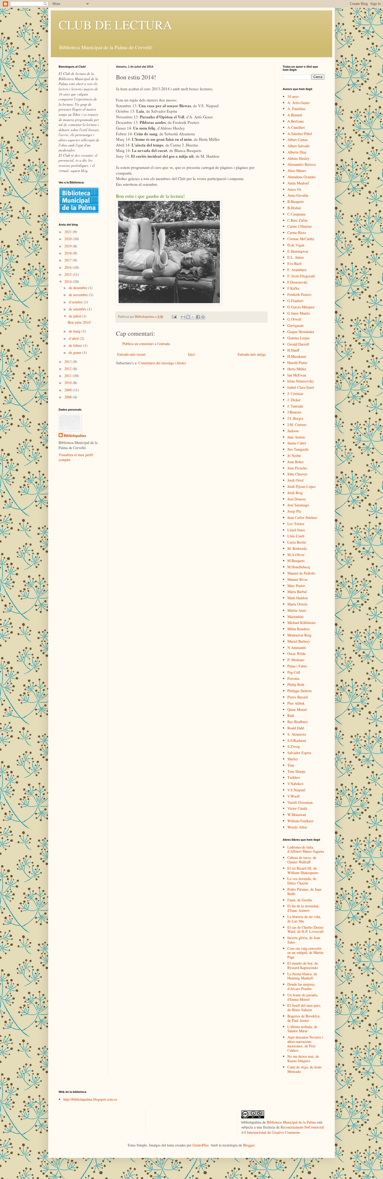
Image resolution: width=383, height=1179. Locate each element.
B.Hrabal (294, 207)
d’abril (74, 338)
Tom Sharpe (296, 771)
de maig (75, 331)
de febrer (76, 345)
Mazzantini (295, 616)
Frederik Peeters (299, 294)
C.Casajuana (296, 214)
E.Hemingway (297, 251)
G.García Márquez (300, 306)
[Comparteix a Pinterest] (203, 317)
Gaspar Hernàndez (300, 331)
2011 (68, 375)
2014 (68, 281)
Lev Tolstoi (295, 523)
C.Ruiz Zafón (297, 220)
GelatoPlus (200, 1145)
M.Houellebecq (298, 566)
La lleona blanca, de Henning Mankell (302, 976)
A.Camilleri (296, 127)
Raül (290, 715)
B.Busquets (295, 201)
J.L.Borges (295, 418)
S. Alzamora (296, 734)
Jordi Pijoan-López (301, 486)
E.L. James (295, 257)
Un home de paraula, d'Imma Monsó (302, 997)
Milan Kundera (298, 628)
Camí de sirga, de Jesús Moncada (304, 1069)
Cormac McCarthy (300, 238)
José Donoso (296, 498)
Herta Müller (296, 368)
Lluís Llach (295, 535)
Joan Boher (295, 461)
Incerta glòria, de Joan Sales (303, 940)
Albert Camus (297, 139)
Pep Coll (293, 672)
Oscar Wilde (296, 653)
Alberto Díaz (296, 152)
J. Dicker (294, 399)
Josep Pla (294, 511)
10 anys (293, 96)
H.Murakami (296, 356)
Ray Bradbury (297, 721)
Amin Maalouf (298, 183)
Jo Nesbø (294, 455)
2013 (68, 361)
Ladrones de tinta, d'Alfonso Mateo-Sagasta (305, 849)
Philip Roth (295, 684)
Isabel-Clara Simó (300, 387)
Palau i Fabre (297, 666)
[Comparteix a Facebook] (198, 317)
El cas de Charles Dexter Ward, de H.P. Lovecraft (305, 929)
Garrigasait (295, 325)
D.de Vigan (295, 245)
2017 (68, 260)
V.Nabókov (295, 783)
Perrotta (293, 678)
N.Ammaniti (296, 647)
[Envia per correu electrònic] (183, 317)
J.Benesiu (294, 412)
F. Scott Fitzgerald (301, 275)
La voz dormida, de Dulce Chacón (301, 880)
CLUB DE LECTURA (115, 24)
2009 (68, 389)
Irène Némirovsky (300, 381)
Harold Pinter (297, 362)
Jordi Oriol (295, 480)
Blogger (249, 1145)
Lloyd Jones (296, 529)
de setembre (78, 309)
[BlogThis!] (188, 317)
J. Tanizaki (295, 406)
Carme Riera (296, 232)
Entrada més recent (131, 354)
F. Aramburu (296, 269)
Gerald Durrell (298, 344)
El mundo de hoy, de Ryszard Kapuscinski (302, 965)
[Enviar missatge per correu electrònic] (173, 316)
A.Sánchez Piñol (299, 133)
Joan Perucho (297, 468)
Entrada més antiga (252, 354)
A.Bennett (294, 114)
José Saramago (298, 504)
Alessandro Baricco (301, 164)
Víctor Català (297, 808)
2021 (68, 231)
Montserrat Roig (299, 635)
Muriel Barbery (298, 641)
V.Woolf (293, 796)
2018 (68, 253)
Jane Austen (296, 437)
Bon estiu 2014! (79, 322)
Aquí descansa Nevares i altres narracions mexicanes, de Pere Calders (305, 1044)
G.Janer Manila (298, 313)
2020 (68, 238)
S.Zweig (293, 746)
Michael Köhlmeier (301, 622)
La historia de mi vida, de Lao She (304, 918)
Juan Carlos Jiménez (302, 517)
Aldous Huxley (298, 158)
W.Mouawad (296, 814)
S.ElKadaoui (296, 740)
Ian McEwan (296, 375)
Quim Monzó (297, 709)
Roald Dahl (295, 727)
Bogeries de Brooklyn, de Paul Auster (303, 1018)
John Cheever (297, 473)
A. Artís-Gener (298, 102)
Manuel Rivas (297, 579)
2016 (68, 267)
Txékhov (293, 777)
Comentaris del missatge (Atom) (162, 362)
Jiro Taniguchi (297, 449)
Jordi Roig (295, 492)
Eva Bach (294, 263)
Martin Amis (296, 610)
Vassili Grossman (300, 802)
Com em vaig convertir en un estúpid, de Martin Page (305, 953)
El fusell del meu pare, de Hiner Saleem (304, 1007)
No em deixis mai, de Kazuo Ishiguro (303, 1058)
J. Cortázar (295, 393)
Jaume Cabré (296, 443)
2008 (68, 396)
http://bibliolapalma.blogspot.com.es (90, 1099)
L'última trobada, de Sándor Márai (302, 1029)
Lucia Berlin (296, 542)
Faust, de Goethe (299, 899)
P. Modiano (295, 659)
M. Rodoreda (297, 548)
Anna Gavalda (297, 195)
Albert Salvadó (298, 145)
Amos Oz (294, 189)
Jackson (293, 430)
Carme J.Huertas (299, 226)
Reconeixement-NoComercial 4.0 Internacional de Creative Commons (282, 1130)
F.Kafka (293, 288)
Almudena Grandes (301, 176)
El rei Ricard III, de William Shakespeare (302, 870)
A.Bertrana (295, 121)
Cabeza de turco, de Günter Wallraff (301, 859)
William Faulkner (300, 820)
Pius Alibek (296, 703)
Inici (191, 354)
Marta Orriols (297, 604)
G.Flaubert (295, 300)
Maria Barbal (297, 591)
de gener (75, 352)
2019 (68, 246)
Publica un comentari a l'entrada (146, 343)
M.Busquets (296, 560)
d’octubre (76, 301)
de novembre (79, 294)
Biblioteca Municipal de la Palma (291, 1122)
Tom (290, 765)
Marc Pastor (296, 585)
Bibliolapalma (75, 435)
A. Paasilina (296, 108)
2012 (68, 368)
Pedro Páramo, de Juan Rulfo (304, 891)
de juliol (75, 316)
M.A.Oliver (296, 554)
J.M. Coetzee (296, 424)
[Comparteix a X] (193, 317)
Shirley (292, 758)
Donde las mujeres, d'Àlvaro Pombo (301, 986)
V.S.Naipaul (296, 789)
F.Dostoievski (297, 282)
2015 (68, 274)
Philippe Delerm (299, 690)
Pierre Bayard (297, 696)
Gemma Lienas (298, 337)
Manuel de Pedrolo (301, 573)
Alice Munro (296, 170)
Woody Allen (297, 827)
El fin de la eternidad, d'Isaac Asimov (303, 908)
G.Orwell (294, 319)
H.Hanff (293, 350)
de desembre (78, 287)
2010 (68, 382)
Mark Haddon (297, 597)
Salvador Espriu (299, 752)
